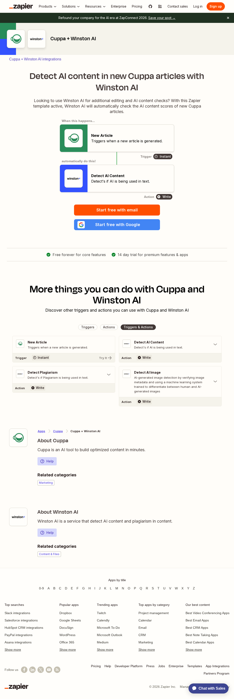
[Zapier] (21, 6)
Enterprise (176, 666)
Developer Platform (129, 666)
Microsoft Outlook (109, 635)
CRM (142, 635)
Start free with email (117, 210)
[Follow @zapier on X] (40, 670)
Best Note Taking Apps (202, 635)
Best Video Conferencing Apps (207, 613)
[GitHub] (150, 6)
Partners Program (216, 673)
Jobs (161, 666)
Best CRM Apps (197, 627)
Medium (103, 642)
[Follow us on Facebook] (24, 670)
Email (142, 627)
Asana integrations (18, 642)
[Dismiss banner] (228, 18)
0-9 (41, 588)
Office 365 (66, 642)
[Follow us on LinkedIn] (32, 670)
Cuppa (58, 431)
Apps (41, 431)
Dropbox (65, 613)
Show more (13, 649)
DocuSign (66, 627)
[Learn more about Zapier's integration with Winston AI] (18, 516)
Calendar (145, 620)
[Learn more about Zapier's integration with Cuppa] (18, 437)
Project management (153, 613)
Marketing (145, 642)
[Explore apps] (160, 6)
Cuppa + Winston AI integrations (35, 59)
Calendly (103, 620)
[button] (117, 224)
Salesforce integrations (21, 620)
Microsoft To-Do (108, 627)
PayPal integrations (18, 635)
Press (150, 666)
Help (50, 461)
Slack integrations (17, 613)
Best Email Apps (197, 620)
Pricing (96, 666)
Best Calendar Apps (200, 642)
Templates (194, 666)
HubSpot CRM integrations (24, 627)
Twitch (101, 613)
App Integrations (217, 666)
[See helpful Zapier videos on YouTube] (49, 670)
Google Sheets (70, 620)
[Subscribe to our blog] (57, 670)
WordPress (67, 635)
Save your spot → (162, 18)
